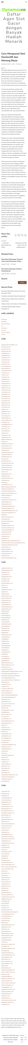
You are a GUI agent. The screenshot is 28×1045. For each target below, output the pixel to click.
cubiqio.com (4, 441)
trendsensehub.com (6, 467)
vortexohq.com (5, 450)
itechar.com (4, 585)
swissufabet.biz (5, 622)
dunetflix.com (5, 742)
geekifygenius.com (6, 474)
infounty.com (4, 708)
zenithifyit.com (5, 379)
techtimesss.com (5, 828)
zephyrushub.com (6, 351)
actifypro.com (4, 409)
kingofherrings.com (6, 899)
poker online (14, 1023)
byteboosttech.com (6, 596)
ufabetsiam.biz (5, 620)
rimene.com (4, 942)
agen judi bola (18, 1018)
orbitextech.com (5, 476)
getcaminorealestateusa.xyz (8, 558)
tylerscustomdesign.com (8, 824)
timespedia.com (5, 884)
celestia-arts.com (6, 804)
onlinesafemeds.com (7, 607)
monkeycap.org (5, 847)
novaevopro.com (5, 392)
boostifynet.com (5, 398)
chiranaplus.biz (5, 950)
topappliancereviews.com (8, 989)
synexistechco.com (6, 370)
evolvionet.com (5, 357)
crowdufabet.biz (5, 658)
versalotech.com (5, 426)
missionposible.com (6, 981)
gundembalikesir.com (7, 583)
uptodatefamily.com (6, 749)
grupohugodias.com (6, 723)
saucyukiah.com (5, 791)
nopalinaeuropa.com (6, 779)
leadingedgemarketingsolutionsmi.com (11, 671)
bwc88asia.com (5, 712)
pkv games (3, 241)
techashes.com (5, 572)
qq (2, 326)
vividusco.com (5, 375)
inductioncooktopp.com (7, 528)
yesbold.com (4, 587)
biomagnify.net (5, 781)
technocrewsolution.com (8, 839)
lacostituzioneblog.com (7, 755)
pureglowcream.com (6, 910)
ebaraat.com (4, 592)
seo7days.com (5, 907)
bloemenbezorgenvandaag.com (9, 912)
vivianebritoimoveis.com (7, 843)
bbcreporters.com (6, 667)
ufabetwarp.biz (5, 611)
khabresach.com (5, 996)
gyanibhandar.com (6, 609)
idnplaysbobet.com (6, 504)
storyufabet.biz (5, 647)
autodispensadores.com (7, 525)
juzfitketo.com (5, 770)
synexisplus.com (5, 360)
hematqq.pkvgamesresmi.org (13, 1027)
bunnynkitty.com (5, 918)
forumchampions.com (7, 806)
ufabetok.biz (4, 654)
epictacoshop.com (6, 931)
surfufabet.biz (5, 639)
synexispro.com (5, 536)
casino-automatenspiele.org (8, 867)
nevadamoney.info (6, 940)
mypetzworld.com (6, 706)
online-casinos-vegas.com (8, 983)
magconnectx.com (6, 534)
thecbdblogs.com (6, 998)
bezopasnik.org (5, 920)
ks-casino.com (5, 716)
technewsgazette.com (7, 894)
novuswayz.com (5, 407)
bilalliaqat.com (5, 523)
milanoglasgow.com (6, 957)
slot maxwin (10, 1025)
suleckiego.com (5, 1004)
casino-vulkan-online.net (8, 972)
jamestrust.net (5, 873)
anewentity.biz (5, 903)
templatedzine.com (6, 734)
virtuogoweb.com (6, 600)
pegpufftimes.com (6, 802)
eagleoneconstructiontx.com (9, 493)
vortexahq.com (5, 377)
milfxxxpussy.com (6, 747)
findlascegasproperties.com (8, 487)
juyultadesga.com (6, 701)
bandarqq (3, 321)
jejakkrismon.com (6, 886)
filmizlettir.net (5, 796)
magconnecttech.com (7, 478)
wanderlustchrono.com (7, 463)
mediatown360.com (6, 976)
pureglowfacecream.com (8, 897)
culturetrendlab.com (6, 465)
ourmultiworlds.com (6, 798)
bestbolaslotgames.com (7, 508)
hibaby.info (4, 515)
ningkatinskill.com (6, 729)
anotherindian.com (6, 764)
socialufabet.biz (5, 637)
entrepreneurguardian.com (8, 512)
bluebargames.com (6, 808)
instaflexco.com (5, 413)
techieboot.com (5, 581)
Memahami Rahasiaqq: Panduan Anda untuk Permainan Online (12, 260)
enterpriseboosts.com (7, 862)
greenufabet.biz (5, 626)
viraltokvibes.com (6, 841)
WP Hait (25, 1038)
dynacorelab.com (5, 368)
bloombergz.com (5, 860)
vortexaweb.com (5, 385)
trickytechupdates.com (7, 991)
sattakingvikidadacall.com (8, 506)
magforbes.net (5, 845)
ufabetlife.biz (4, 632)
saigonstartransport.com (7, 925)
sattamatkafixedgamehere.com (9, 510)
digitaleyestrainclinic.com (8, 978)
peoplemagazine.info (7, 570)
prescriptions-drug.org (7, 836)
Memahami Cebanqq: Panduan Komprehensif (13, 296)
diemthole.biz (5, 888)
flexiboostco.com (5, 347)
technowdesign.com (6, 693)
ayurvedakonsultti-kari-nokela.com (10, 680)
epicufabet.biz (5, 650)
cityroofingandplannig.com (8, 697)
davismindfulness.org (7, 551)
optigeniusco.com (6, 388)
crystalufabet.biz (5, 652)
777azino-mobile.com (7, 688)
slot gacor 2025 (8, 1018)
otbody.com (4, 871)
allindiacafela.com (6, 968)
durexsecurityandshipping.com (9, 695)
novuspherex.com (6, 390)
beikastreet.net (5, 793)
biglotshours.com (6, 602)
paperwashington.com (7, 517)
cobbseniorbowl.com (7, 691)
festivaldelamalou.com (7, 811)
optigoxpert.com (5, 405)
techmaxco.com (5, 429)
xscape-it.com (5, 686)
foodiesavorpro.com (6, 448)
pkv (2, 1018)
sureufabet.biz (5, 643)
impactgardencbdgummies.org (9, 775)
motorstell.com (5, 832)
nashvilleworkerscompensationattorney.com (13, 543)
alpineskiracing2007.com (8, 970)
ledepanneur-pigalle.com (8, 944)
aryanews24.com (6, 684)
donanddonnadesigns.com (8, 491)
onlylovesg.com (5, 497)
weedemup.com (5, 519)
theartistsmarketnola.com (8, 948)
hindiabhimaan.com (6, 993)
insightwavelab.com (6, 454)
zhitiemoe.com (5, 759)
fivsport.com (4, 731)
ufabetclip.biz (4, 613)
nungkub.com (5, 762)
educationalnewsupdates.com (9, 345)
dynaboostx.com (5, 411)
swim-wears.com (6, 817)
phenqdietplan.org (6, 738)
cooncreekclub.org (6, 800)
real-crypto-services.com (8, 703)
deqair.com (4, 725)
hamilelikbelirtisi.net (6, 424)
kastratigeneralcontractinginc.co (9, 673)
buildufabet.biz (5, 660)
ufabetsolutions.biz (6, 635)
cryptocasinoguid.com (7, 669)
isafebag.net (4, 858)
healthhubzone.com (6, 589)
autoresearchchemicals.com (8, 1000)
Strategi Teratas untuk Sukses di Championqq (13, 304)
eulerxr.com (4, 472)
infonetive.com (5, 929)
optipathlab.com (5, 353)
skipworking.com (5, 877)
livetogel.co (4, 482)
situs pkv (3, 330)
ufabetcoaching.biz (6, 549)
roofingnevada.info (6, 532)
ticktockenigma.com (6, 469)
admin (13, 64)
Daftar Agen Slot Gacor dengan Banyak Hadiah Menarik (14, 27)
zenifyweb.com (5, 480)
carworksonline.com (6, 826)
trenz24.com (4, 875)
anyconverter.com (6, 882)
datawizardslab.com (6, 439)
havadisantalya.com (6, 576)
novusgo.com (5, 459)
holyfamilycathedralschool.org (9, 545)
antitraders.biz (5, 682)
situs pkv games (5, 324)
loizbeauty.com (5, 879)
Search (4, 278)
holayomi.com (5, 538)
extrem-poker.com (6, 714)
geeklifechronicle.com (7, 444)
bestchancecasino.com (7, 521)
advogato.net (4, 856)
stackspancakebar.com (7, 953)
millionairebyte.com (6, 553)
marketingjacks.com (6, 987)
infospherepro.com (6, 446)
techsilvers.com (5, 727)
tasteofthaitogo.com (6, 916)
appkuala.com (5, 905)
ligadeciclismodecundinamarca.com (10, 540)
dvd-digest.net (5, 946)
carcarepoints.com (6, 719)
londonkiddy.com (5, 547)
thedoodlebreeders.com (7, 721)
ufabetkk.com (5, 890)
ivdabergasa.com (5, 699)
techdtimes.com (5, 579)
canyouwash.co (5, 574)
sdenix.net (4, 849)
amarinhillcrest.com (6, 851)
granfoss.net (4, 965)
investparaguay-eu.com (7, 710)
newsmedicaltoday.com (7, 530)
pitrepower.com (5, 974)
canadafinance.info (6, 938)
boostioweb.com (5, 349)
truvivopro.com (5, 373)
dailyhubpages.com (6, 502)
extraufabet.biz (5, 630)
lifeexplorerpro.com (6, 457)
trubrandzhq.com (5, 396)
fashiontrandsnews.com (7, 665)
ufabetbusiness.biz (6, 624)
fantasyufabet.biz (6, 617)
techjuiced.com (5, 594)
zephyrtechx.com (5, 403)
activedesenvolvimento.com (8, 500)
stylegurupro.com (6, 437)
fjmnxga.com (4, 922)
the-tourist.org (5, 854)
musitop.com (4, 751)
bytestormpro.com (6, 461)
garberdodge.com (6, 815)
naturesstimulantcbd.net (7, 777)
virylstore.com (5, 830)
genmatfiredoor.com (6, 484)
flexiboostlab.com (6, 418)
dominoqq (4, 319)
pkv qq (3, 334)
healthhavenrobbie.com (7, 489)
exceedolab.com (5, 431)
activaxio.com (4, 433)
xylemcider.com (5, 766)
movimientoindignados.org (8, 744)
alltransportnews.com (7, 663)
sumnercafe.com (5, 740)
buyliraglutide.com (6, 604)
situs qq (8, 1021)
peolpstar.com (5, 821)
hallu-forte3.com (5, 959)
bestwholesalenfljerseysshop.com (10, 675)
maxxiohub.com (5, 381)
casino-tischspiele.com (7, 869)
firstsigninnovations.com (7, 813)
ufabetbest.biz (5, 641)
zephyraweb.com (5, 383)
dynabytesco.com (6, 435)
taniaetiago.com (5, 768)
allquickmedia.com (6, 892)
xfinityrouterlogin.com (7, 985)
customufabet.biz (6, 645)
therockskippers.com (6, 963)
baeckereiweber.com (7, 568)
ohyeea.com (4, 757)
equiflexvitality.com (6, 495)
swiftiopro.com (5, 422)
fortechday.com (5, 555)
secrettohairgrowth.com (7, 914)
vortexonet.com (5, 362)
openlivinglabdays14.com (8, 678)
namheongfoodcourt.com (8, 955)
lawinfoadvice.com (6, 736)
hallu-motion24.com (6, 961)
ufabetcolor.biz (5, 628)
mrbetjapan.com (5, 901)
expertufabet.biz (5, 615)
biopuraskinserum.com (7, 933)
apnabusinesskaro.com (7, 1002)
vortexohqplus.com (6, 420)
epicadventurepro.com (7, 452)
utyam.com (4, 753)
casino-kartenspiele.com (7, 864)
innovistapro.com (5, 416)
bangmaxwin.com (6, 927)
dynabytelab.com (5, 355)
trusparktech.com (6, 394)
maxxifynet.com (5, 364)
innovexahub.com (6, 366)
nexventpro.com (5, 401)
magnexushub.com (6, 598)
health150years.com (6, 834)
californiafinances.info (7, 935)
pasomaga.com (5, 772)
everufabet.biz (5, 656)
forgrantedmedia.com (7, 819)
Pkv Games (18, 64)
